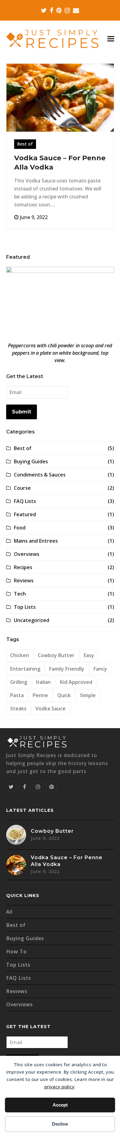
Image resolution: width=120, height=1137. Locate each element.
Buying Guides (31, 461)
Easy (89, 655)
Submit (21, 412)
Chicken (19, 655)
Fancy (100, 668)
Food (20, 527)
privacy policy (59, 1086)
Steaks (18, 708)
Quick (64, 695)
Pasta (17, 695)
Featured (25, 514)
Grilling (18, 682)
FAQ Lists (25, 501)
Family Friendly (66, 668)
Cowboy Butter (56, 655)
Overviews (26, 554)
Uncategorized (31, 620)
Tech (20, 593)
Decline (60, 1124)
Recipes (23, 567)
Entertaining (25, 668)
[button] (110, 39)
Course (22, 488)
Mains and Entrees (36, 540)
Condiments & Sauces (40, 474)
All (9, 911)
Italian (43, 682)
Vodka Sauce (50, 708)
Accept (60, 1104)
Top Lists (25, 607)
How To (16, 951)
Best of (25, 144)
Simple (88, 695)
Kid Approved (76, 682)
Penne (40, 695)
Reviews (24, 580)
